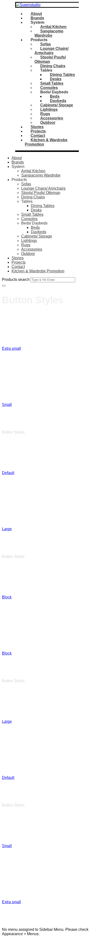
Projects (38, 131)
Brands (37, 18)
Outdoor (47, 122)
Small (7, 391)
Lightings (49, 109)
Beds (55, 96)
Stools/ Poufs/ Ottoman (40, 193)
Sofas (45, 44)
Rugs (45, 114)
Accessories (51, 118)
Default (8, 460)
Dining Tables (62, 75)
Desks (55, 79)
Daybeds (58, 101)
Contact (38, 136)
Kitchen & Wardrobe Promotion (38, 271)
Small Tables (51, 83)
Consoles (49, 88)
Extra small (11, 335)
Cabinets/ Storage (56, 105)
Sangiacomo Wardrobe (48, 33)
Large (7, 516)
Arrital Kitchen (53, 27)
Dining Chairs (52, 66)
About (36, 14)
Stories (37, 127)
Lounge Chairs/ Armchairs (51, 50)
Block (7, 584)
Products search (16, 279)
